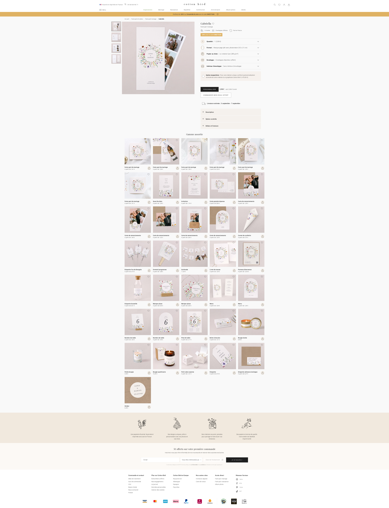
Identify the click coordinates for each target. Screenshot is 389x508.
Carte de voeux (201, 481)
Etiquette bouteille (131, 304)
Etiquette (213, 372)
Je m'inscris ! (237, 460)
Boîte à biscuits (215, 338)
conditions (202, 464)
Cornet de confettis (244, 235)
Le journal (154, 484)
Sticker (127, 406)
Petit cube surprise (187, 372)
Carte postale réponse (217, 201)
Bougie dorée (242, 338)
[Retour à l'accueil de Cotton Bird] (194, 6)
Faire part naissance (221, 481)
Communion (200, 10)
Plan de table (185, 338)
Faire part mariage (221, 479)
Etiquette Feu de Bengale (133, 269)
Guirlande (184, 269)
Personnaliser (209, 89)
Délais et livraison (212, 126)
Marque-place (157, 304)
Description (210, 112)
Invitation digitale (201, 479)
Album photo (230, 10)
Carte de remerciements (246, 201)
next (123, 59)
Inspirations (147, 10)
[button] (217, 14)
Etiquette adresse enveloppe (247, 372)
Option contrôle (211, 119)
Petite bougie (129, 372)
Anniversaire (215, 10)
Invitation (184, 201)
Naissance (174, 10)
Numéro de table (130, 338)
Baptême (187, 10)
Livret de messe (215, 269)
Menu (211, 304)
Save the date (157, 201)
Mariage (161, 10)
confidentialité (194, 464)
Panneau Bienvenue (245, 269)
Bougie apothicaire (159, 372)
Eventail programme (160, 269)
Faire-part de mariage (132, 167)
